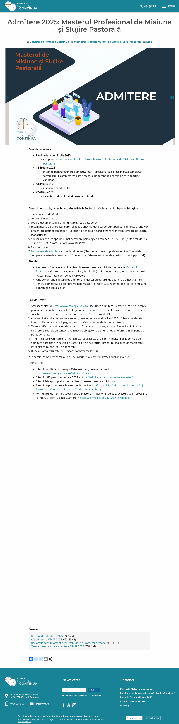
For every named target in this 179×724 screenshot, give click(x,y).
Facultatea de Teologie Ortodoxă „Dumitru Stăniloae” (147, 693)
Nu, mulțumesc (152, 718)
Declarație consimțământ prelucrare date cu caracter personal (68, 643)
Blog (149, 41)
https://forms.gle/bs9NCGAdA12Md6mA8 (105, 397)
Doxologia (125, 705)
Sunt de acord (134, 718)
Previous (6, 97)
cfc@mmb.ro (42, 704)
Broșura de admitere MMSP (47, 636)
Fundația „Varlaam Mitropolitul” (136, 697)
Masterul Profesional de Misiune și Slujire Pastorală (107, 41)
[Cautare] (155, 6)
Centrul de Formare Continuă (49, 41)
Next (172, 97)
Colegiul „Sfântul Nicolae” (133, 701)
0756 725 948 (17, 704)
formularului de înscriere (74, 159)
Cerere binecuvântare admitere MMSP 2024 (57, 646)
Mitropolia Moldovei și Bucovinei (136, 689)
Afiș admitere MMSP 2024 (46, 639)
